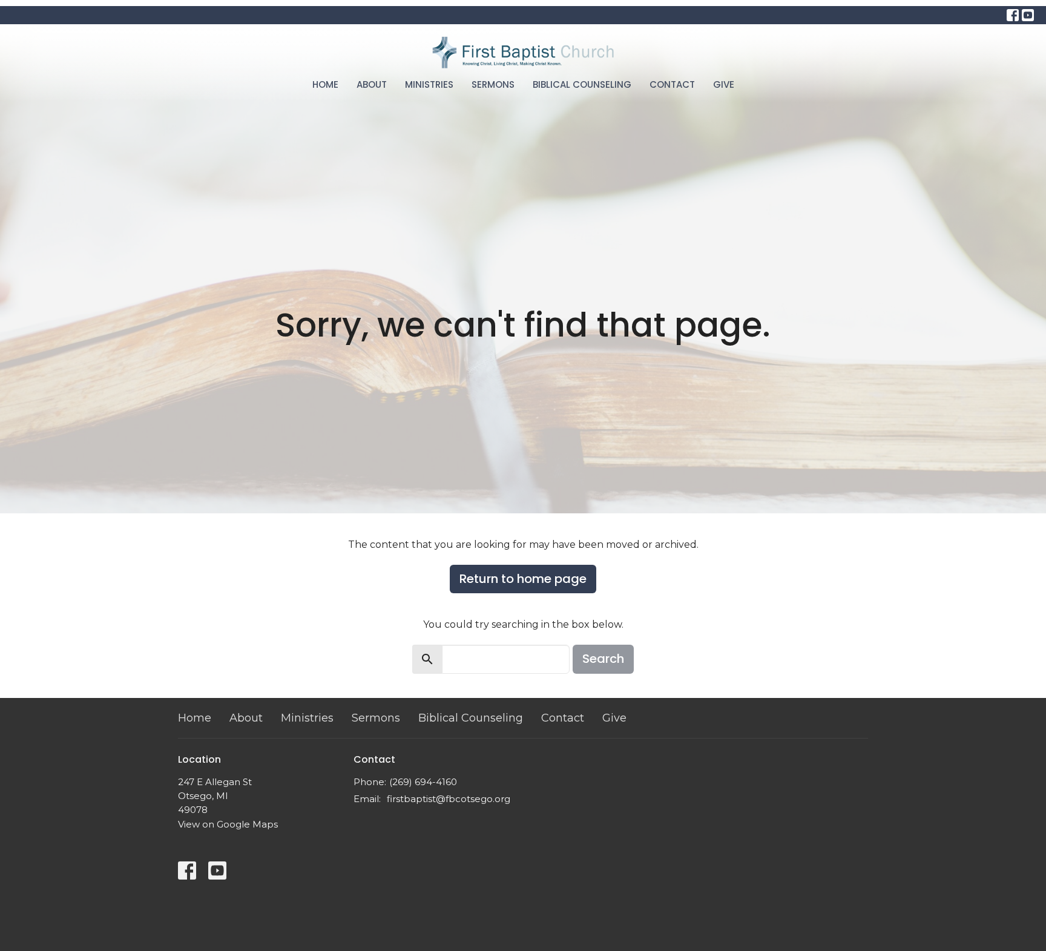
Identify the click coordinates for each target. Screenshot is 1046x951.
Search (603, 658)
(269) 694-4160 (423, 782)
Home (325, 84)
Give (723, 84)
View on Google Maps (228, 824)
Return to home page (523, 578)
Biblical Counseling (582, 84)
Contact (672, 84)
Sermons (493, 84)
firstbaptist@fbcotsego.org (448, 799)
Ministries (429, 84)
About (372, 84)
